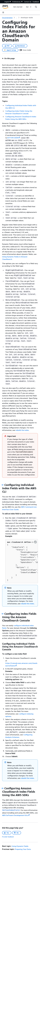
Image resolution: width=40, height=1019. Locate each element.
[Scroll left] (11, 7)
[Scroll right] (30, 7)
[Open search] (36, 7)
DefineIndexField (11, 810)
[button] (8, 58)
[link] (27, 18)
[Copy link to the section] (2, 485)
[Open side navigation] (3, 12)
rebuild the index (22, 430)
